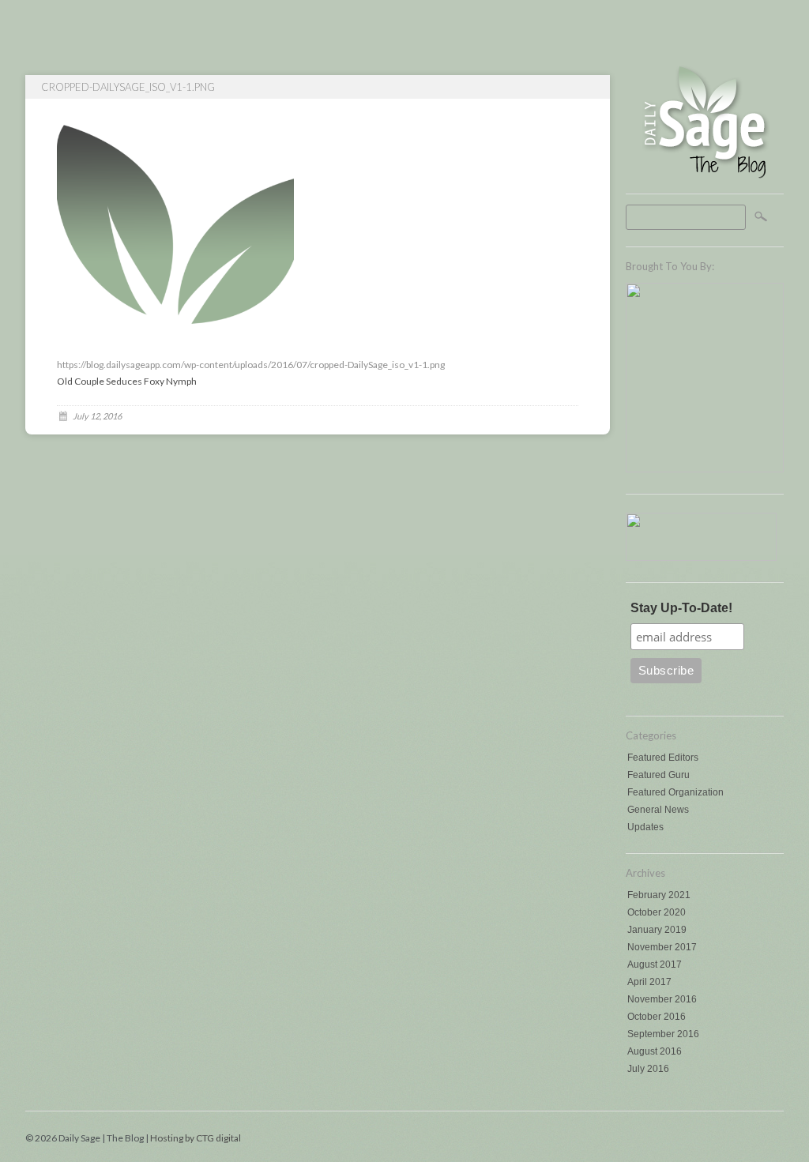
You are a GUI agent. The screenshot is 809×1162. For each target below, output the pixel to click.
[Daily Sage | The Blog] (705, 177)
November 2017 (662, 947)
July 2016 (648, 1068)
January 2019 (657, 929)
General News (658, 809)
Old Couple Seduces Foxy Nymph (127, 381)
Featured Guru (658, 774)
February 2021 (658, 895)
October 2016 (656, 1016)
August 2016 (654, 1051)
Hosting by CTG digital (195, 1138)
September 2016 (663, 1034)
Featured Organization (675, 792)
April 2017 (649, 981)
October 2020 (656, 912)
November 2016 (662, 999)
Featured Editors (662, 757)
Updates (645, 827)
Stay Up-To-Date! (681, 608)
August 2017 (654, 964)
